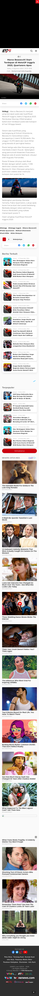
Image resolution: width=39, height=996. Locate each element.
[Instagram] (20, 952)
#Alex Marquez (16, 233)
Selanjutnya (17, 239)
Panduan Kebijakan (10, 962)
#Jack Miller (4, 233)
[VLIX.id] (8, 978)
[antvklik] (9, 982)
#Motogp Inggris (14, 228)
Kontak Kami (30, 957)
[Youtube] (25, 952)
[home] (19, 57)
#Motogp (3, 228)
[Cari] (31, 51)
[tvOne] (24, 978)
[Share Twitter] (26, 103)
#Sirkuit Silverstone (23, 231)
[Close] (37, 1)
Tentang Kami (18, 957)
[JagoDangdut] (29, 982)
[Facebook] (13, 952)
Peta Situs (8, 957)
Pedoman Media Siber (23, 959)
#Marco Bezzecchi (29, 228)
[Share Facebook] (21, 103)
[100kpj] (20, 974)
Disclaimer (23, 962)
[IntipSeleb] (18, 982)
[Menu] (36, 51)
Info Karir (32, 962)
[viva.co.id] (11, 974)
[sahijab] (28, 974)
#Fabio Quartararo (7, 231)
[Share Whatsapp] (30, 103)
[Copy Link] (36, 103)
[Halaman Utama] (6, 51)
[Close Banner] (34, 992)
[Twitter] (17, 952)
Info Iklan (10, 959)
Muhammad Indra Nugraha (21, 71)
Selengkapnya (19, 451)
